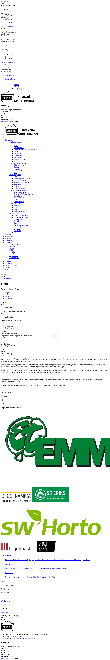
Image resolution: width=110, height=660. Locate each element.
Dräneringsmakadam (21, 188)
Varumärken (9, 242)
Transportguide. (60, 385)
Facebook (4, 608)
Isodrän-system (19, 186)
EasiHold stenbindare (21, 215)
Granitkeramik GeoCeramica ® (24, 150)
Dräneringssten (19, 202)
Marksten (17, 144)
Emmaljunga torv (15, 244)
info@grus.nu (5, 601)
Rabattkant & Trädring (21, 225)
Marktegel (17, 157)
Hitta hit (3, 39)
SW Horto (12, 254)
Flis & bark (17, 221)
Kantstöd (17, 169)
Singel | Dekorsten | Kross (18, 190)
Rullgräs (16, 206)
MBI (11, 250)
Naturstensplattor (19, 159)
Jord (15, 209)
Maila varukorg (16, 110)
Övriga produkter (15, 213)
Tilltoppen (3, 618)
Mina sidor (13, 81)
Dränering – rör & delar (22, 179)
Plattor (16, 146)
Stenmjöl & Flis (19, 198)
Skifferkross (18, 196)
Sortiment (8, 140)
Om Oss (16, 87)
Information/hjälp (7, 320)
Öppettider (8, 240)
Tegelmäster (13, 256)
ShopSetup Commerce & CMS (24, 638)
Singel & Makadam (20, 192)
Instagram (4, 612)
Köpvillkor (36, 577)
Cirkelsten (17, 153)
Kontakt (16, 85)
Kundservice (9, 573)
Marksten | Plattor (15, 142)
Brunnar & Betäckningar (22, 182)
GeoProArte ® (19, 148)
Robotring (17, 227)
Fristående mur (19, 165)
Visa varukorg (13, 121)
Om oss (7, 577)
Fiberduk (17, 177)
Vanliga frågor (18, 89)
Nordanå (12, 246)
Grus (15, 207)
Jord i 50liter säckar (20, 211)
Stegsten (16, 161)
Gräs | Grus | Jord (15, 204)
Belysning (17, 231)
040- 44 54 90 (11, 75)
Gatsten (16, 151)
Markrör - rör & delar (21, 180)
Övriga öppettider (7, 26)
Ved (15, 233)
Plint (15, 173)
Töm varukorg (6, 110)
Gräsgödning (18, 219)
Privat (7, 79)
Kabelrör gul (18, 184)
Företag (12, 79)
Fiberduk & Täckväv (21, 217)
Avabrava (17, 636)
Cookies (54, 577)
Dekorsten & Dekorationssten (24, 194)
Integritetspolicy (45, 577)
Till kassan (4, 121)
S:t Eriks (12, 252)
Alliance (12, 248)
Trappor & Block (19, 171)
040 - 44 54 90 (12, 39)
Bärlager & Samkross (21, 200)
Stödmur (17, 167)
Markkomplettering (15, 175)
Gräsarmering (18, 155)
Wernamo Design (15, 258)
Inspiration (8, 234)
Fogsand (17, 229)
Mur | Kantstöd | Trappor (17, 163)
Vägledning (9, 236)
